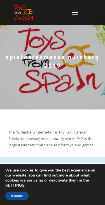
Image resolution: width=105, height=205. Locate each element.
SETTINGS (14, 185)
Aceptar (17, 196)
